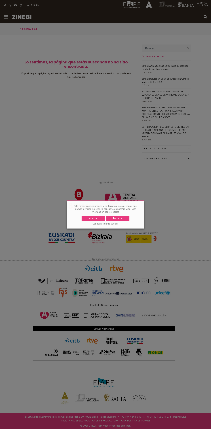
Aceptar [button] (93, 219)
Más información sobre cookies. (114, 210)
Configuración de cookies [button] (105, 224)
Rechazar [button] (118, 219)
